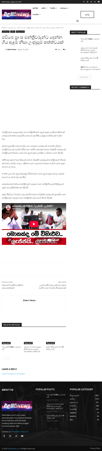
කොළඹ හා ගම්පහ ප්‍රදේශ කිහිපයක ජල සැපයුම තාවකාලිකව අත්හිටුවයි (32, 349)
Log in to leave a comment (13, 374)
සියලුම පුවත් (20, 31)
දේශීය (12, 31)
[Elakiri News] (3, 49)
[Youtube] (98, 1)
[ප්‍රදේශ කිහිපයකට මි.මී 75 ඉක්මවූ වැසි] (56, 337)
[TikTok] (91, 1)
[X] (26, 56)
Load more (84, 77)
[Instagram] (87, 1)
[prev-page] (3, 358)
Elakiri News (11, 49)
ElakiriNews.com (14, 448)
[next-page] (7, 358)
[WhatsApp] (94, 1)
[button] (77, 21)
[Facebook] (83, 1)
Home (4, 28)
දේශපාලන (11, 28)
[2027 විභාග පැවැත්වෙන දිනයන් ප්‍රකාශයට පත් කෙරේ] (74, 69)
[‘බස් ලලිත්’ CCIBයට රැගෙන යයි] (12, 337)
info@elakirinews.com (19, 431)
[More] (38, 56)
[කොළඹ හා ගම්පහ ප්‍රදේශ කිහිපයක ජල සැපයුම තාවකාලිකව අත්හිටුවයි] (34, 337)
